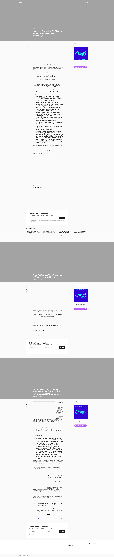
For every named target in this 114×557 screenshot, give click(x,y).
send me (53, 482)
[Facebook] (83, 2)
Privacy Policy (70, 550)
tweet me (34, 319)
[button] (91, 2)
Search (87, 43)
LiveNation (60, 145)
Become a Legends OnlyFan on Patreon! (81, 62)
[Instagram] (87, 2)
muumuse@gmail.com (37, 85)
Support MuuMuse (71, 545)
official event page (39, 435)
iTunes (46, 153)
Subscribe (62, 218)
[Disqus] (48, 171)
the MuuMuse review (46, 327)
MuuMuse (20, 2)
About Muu (69, 546)
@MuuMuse (35, 500)
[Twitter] (85, 2)
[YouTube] (95, 543)
